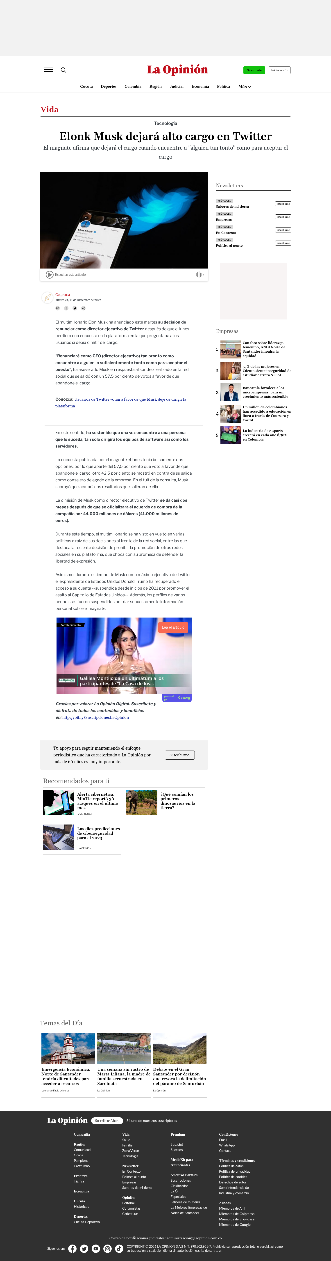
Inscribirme (283, 203)
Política (223, 86)
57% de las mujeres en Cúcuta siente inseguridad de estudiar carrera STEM (267, 371)
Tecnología (130, 1156)
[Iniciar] (49, 275)
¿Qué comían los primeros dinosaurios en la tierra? (178, 801)
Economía (200, 86)
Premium (178, 1134)
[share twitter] (75, 308)
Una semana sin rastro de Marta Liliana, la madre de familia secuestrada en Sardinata (124, 1076)
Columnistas (131, 1208)
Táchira (79, 1181)
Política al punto (134, 1177)
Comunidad (82, 1150)
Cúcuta (86, 86)
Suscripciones (181, 1180)
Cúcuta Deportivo (87, 1222)
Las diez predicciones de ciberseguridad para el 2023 (98, 833)
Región (156, 86)
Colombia (133, 86)
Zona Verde (130, 1151)
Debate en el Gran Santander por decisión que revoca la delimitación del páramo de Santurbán (179, 1076)
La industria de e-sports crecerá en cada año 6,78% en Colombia (265, 435)
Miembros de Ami (232, 1208)
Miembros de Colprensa (236, 1214)
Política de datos (231, 1166)
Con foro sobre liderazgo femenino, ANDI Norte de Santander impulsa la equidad (264, 349)
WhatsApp (227, 1145)
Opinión (128, 1197)
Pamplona (81, 1160)
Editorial (128, 1203)
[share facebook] (66, 308)
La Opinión (84, 848)
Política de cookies (233, 1177)
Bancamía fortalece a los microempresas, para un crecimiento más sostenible (265, 392)
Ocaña (78, 1155)
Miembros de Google (235, 1225)
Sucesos (177, 1150)
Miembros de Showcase (236, 1219)
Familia (127, 1145)
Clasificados (179, 1186)
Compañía (82, 1134)
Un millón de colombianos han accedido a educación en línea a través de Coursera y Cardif (267, 414)
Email (223, 1140)
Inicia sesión (279, 70)
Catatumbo (82, 1166)
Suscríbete (254, 70)
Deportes (108, 86)
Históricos (81, 1206)
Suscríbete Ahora (107, 1121)
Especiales (178, 1197)
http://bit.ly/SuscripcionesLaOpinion (95, 717)
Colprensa (85, 813)
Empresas (129, 1182)
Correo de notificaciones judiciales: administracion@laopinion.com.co (165, 1238)
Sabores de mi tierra (137, 1188)
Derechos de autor (232, 1182)
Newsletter (130, 1166)
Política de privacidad (234, 1171)
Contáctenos (228, 1134)
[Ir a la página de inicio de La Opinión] (177, 70)
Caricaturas (130, 1214)
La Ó (174, 1191)
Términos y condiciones (237, 1160)
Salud (126, 1140)
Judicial (177, 86)
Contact (225, 1151)
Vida (50, 110)
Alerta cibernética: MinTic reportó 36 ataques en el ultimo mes (97, 801)
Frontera (81, 1176)
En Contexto (131, 1171)
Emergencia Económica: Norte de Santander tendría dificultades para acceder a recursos (66, 1076)
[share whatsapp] (57, 308)
